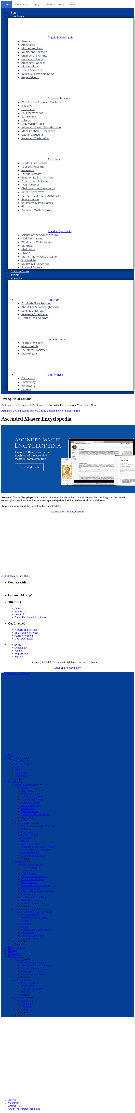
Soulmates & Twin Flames (35, 897)
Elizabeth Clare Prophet (33, 962)
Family (36, 4)
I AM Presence (29, 882)
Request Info (21, 653)
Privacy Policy (73, 667)
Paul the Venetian (30, 835)
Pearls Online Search (32, 864)
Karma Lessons (30, 410)
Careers (18, 608)
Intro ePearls (27, 991)
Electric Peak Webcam (32, 974)
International (20, 772)
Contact (72, 4)
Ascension (26, 870)
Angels (24, 787)
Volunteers (20, 611)
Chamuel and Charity (32, 799)
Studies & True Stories (32, 935)
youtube (28, 588)
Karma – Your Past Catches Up (37, 891)
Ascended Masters (24, 823)
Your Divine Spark (31, 867)
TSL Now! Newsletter (26, 632)
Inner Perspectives (30, 888)
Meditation (26, 923)
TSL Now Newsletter (32, 988)
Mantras (25, 920)
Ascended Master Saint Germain (38, 846)
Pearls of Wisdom (23, 635)
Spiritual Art (27, 932)
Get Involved (21, 997)
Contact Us (20, 614)
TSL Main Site (22, 761)
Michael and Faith (30, 793)
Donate (60, 4)
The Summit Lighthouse (16, 673)
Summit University (31, 968)
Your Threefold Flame (32, 879)
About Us (19, 959)
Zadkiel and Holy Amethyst (35, 814)
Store (17, 767)
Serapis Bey (27, 838)
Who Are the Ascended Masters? (38, 826)
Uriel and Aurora (30, 811)
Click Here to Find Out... (17, 576)
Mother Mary (28, 808)
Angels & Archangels (25, 784)
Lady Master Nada (30, 843)
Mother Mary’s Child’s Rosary (37, 929)
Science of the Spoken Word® (37, 912)
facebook (18, 588)
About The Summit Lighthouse (30, 617)
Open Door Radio (23, 638)
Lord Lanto (27, 832)
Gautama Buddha (30, 852)
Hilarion (25, 841)
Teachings (19, 861)
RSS (10, 588)
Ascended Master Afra (32, 855)
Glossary (25, 900)
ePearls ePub (27, 985)
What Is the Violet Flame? (34, 917)
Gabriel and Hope (30, 802)
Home (7, 4)
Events (18, 644)
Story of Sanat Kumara (68, 410)
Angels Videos (28, 817)
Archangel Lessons (11, 410)
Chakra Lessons (47, 410)
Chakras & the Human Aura (35, 885)
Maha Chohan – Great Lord (35, 849)
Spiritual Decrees (30, 938)
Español (48, 4)
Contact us (20, 775)
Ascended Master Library (34, 903)
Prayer (24, 926)
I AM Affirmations (30, 914)
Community (20, 647)
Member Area (21, 4)
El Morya (26, 829)
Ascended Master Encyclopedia (67, 511)
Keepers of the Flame (25, 629)
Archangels (27, 790)
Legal (57, 667)
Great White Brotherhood (34, 876)
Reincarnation (28, 894)
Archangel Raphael (31, 805)
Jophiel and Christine (32, 796)
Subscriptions (21, 980)
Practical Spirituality (24, 909)
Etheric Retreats (29, 873)
